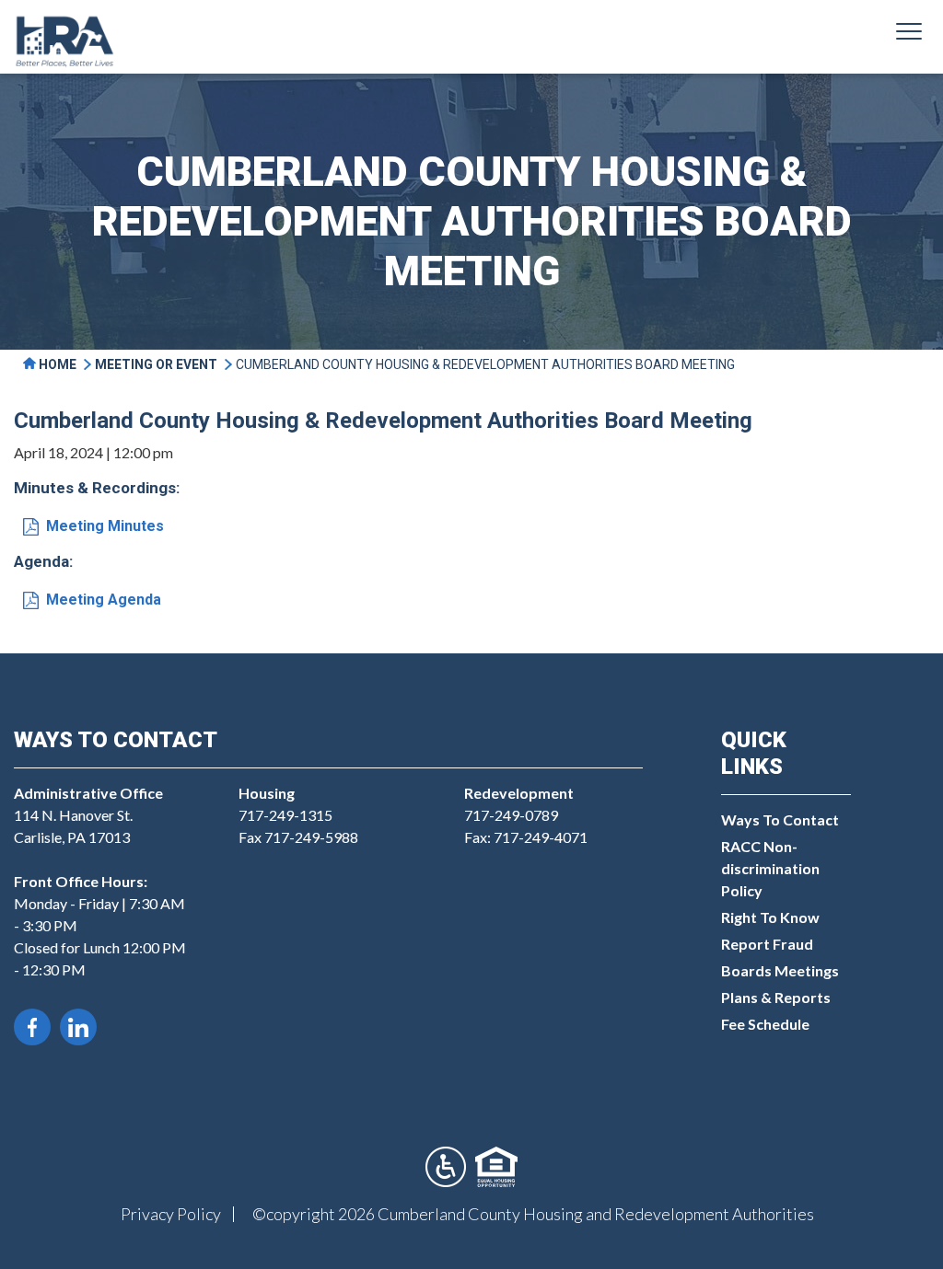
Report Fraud (767, 943)
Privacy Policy (171, 1214)
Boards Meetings (780, 970)
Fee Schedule (765, 1024)
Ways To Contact (780, 819)
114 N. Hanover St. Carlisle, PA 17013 (88, 815)
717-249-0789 (511, 815)
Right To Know (770, 917)
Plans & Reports (776, 997)
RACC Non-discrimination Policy (770, 868)
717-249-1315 (285, 815)
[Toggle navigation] (909, 34)
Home (56, 364)
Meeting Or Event (156, 364)
